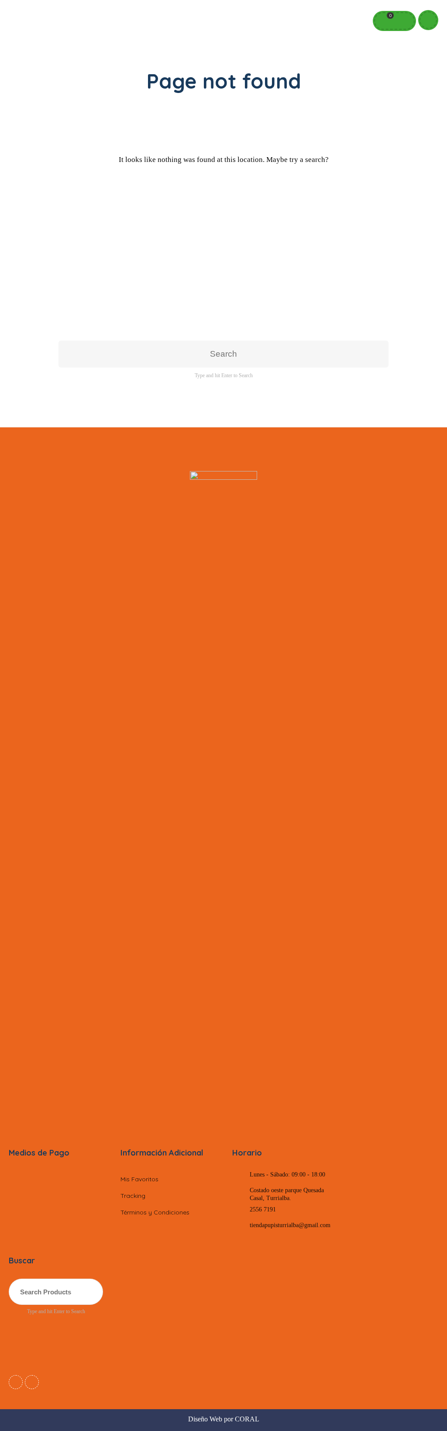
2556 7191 (263, 1209)
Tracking (132, 1196)
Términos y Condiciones (154, 1212)
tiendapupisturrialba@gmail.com (290, 1225)
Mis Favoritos (139, 1179)
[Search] (403, 21)
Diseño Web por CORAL (223, 1419)
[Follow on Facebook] (16, 1382)
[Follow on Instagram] (32, 1382)
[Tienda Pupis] (223, 798)
